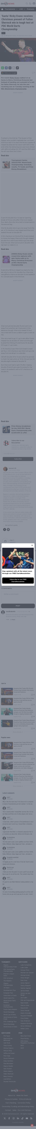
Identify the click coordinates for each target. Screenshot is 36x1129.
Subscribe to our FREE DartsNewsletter (18, 580)
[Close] (32, 545)
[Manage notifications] (32, 1125)
